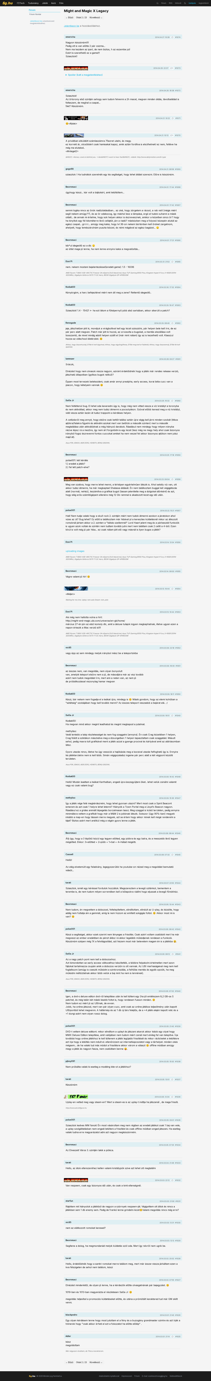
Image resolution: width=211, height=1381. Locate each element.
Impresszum (127, 1376)
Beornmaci (71, 187)
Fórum (137, 1376)
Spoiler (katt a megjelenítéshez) (85, 74)
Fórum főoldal (35, 14)
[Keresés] (157, 3)
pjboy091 (70, 1061)
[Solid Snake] (76, 118)
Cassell (69, 854)
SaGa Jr (70, 400)
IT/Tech (21, 3)
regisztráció (204, 3)
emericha (70, 37)
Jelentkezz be (36, 21)
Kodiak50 (70, 287)
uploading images (75, 551)
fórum (163, 3)
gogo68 (70, 169)
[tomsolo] (76, 589)
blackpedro (71, 1315)
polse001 (70, 510)
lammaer (70, 358)
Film (61, 3)
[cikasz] (76, 1097)
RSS (170, 3)
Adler (68, 1336)
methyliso (70, 797)
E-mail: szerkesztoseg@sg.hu (154, 1376)
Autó (53, 3)
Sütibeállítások (176, 1376)
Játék (45, 3)
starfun (69, 1201)
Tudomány (33, 3)
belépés (192, 3)
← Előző (69, 17)
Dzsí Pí (69, 261)
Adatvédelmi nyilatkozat (109, 1376)
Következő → (96, 17)
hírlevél (178, 3)
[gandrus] (76, 68)
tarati (68, 882)
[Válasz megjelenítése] (172, 37)
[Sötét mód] (185, 3)
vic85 (68, 647)
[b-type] (74, 135)
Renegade (71, 323)
